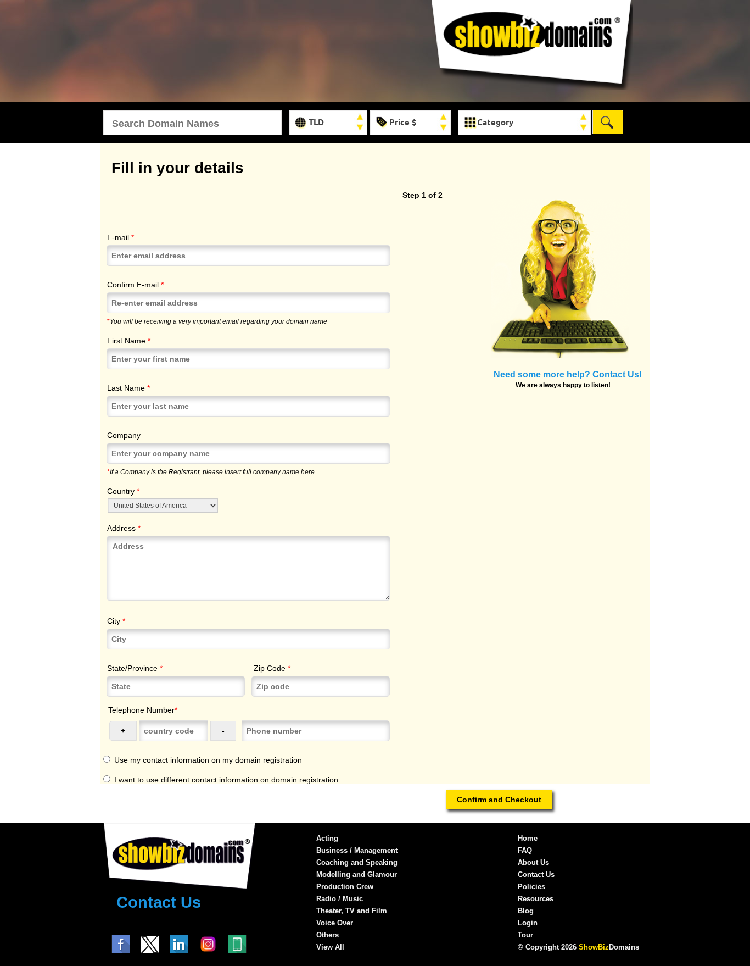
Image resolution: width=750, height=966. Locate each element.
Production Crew (344, 886)
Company (124, 435)
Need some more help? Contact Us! (568, 374)
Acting (327, 838)
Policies (531, 886)
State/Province (135, 668)
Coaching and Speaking (357, 862)
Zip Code (272, 668)
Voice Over (334, 923)
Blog (526, 911)
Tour (525, 935)
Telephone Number (142, 710)
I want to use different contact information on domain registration (226, 779)
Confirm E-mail (135, 284)
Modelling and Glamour (356, 874)
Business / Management (357, 850)
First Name (128, 340)
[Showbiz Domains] (531, 87)
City (116, 621)
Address (124, 528)
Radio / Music (339, 899)
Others (327, 935)
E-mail (120, 237)
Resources (535, 899)
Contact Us (158, 902)
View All (330, 947)
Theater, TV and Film (351, 911)
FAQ (525, 850)
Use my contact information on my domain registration (208, 760)
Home (528, 838)
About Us (533, 862)
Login (528, 923)
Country (123, 491)
